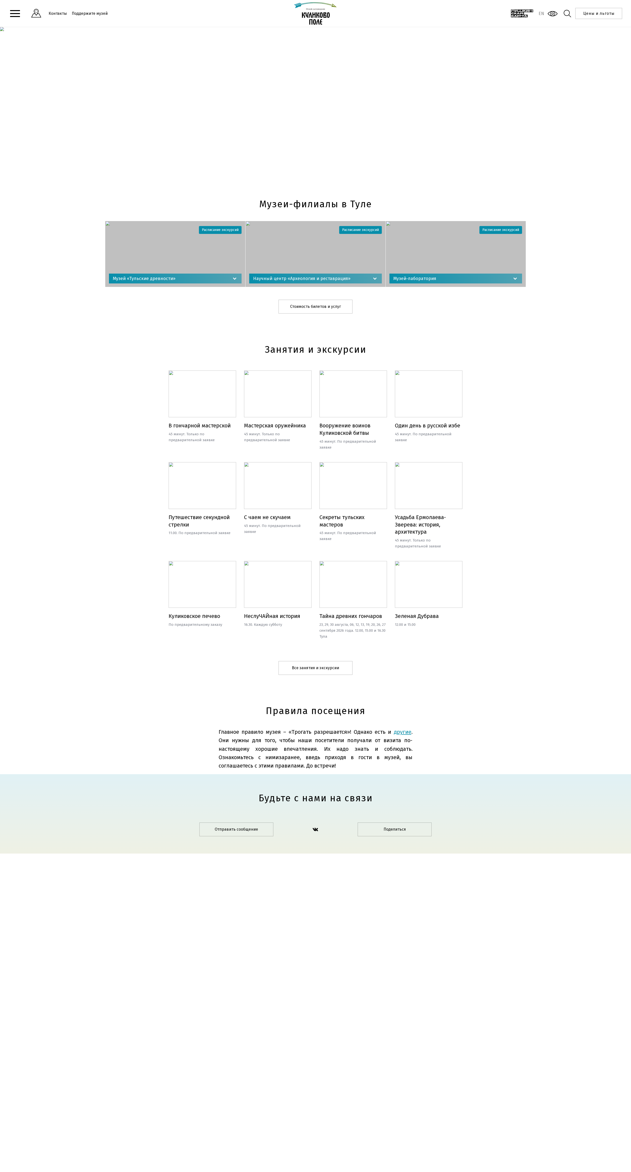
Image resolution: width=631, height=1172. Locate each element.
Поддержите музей (90, 13)
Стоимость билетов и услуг (315, 306)
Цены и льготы (598, 13)
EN (541, 13)
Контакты (58, 13)
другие (402, 732)
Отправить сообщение (236, 829)
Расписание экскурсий (220, 230)
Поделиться (395, 829)
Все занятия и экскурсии (315, 667)
